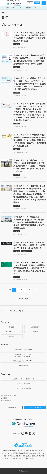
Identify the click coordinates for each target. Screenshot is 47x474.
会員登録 (37, 3)
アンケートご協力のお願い (23, 388)
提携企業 (28, 8)
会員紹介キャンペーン (23, 383)
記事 (7, 8)
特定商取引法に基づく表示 (8, 395)
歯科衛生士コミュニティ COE (23, 349)
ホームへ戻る (23, 298)
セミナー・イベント (17, 8)
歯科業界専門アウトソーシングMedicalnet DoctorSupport (23, 355)
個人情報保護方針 (6, 400)
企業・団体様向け (35, 407)
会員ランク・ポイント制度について (23, 379)
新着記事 (11, 327)
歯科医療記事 (35, 327)
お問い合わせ (12, 407)
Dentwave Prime (23, 365)
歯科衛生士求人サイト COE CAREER (23, 361)
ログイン (30, 3)
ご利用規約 (4, 398)
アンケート (37, 8)
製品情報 (11, 336)
